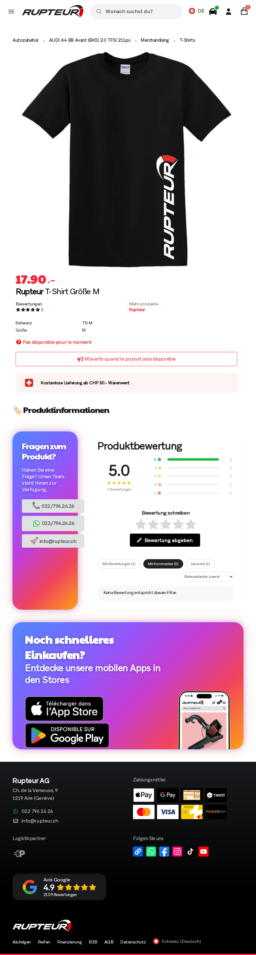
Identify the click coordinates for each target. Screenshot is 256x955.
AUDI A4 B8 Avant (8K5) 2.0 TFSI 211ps (89, 40)
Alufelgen (21, 942)
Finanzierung (69, 942)
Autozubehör (25, 40)
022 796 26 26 (37, 811)
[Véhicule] (213, 11)
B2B (93, 942)
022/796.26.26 (53, 505)
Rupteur (137, 309)
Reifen (44, 942)
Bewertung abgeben (169, 540)
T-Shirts (187, 40)
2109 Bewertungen (59, 894)
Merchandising (154, 40)
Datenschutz (133, 942)
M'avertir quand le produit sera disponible (129, 359)
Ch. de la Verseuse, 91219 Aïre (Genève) (35, 789)
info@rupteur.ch (53, 540)
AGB (109, 942)
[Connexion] (228, 11)
